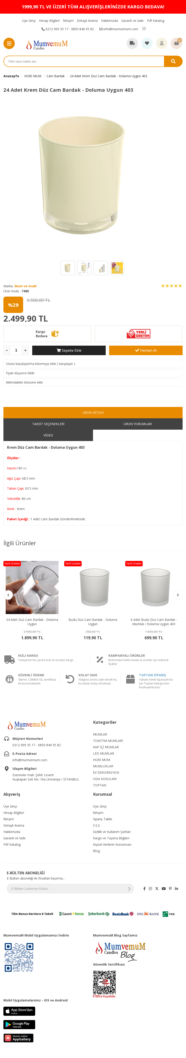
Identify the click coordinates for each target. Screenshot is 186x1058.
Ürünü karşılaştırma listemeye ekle (31, 364)
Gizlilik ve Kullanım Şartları (112, 832)
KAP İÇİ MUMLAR (106, 747)
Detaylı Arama (87, 20)
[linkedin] (176, 889)
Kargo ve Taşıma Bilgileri (111, 838)
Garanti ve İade (132, 20)
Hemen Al (148, 350)
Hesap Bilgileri (49, 20)
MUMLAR (100, 734)
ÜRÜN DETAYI (93, 412)
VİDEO (48, 435)
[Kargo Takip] (132, 43)
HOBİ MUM (32, 76)
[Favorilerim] (147, 43)
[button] (178, 595)
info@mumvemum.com (120, 29)
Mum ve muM (26, 286)
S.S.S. (96, 825)
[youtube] (164, 889)
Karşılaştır (66, 364)
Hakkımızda (109, 20)
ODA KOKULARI (105, 779)
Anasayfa (11, 76)
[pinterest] (170, 889)
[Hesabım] (161, 43)
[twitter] (157, 889)
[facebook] (144, 889)
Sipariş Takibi (102, 819)
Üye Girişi (29, 20)
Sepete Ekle (71, 350)
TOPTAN (99, 785)
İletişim (68, 20)
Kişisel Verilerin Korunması (112, 844)
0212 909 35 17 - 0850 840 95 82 (69, 29)
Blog (96, 851)
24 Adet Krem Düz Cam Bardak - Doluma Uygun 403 (108, 76)
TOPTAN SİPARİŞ (152, 675)
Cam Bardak (55, 76)
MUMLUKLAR (103, 766)
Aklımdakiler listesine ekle (24, 382)
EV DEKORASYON (106, 772)
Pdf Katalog (155, 20)
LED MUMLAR (103, 753)
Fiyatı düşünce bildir (20, 373)
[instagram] (144, 29)
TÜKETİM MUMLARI (108, 740)
